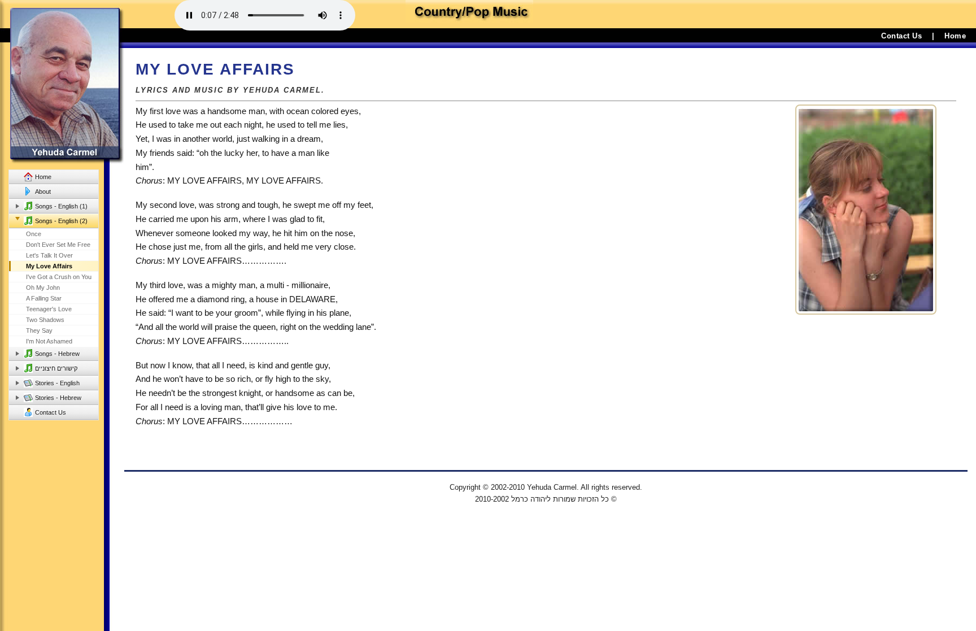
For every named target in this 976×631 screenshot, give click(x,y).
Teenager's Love (49, 309)
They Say (39, 330)
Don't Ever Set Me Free (58, 244)
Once (33, 233)
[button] (64, 206)
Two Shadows (45, 319)
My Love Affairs (49, 266)
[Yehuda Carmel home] (62, 82)
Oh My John (43, 287)
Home (955, 36)
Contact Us (901, 36)
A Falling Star (44, 298)
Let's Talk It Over (49, 255)
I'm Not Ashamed (49, 341)
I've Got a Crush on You (58, 276)
